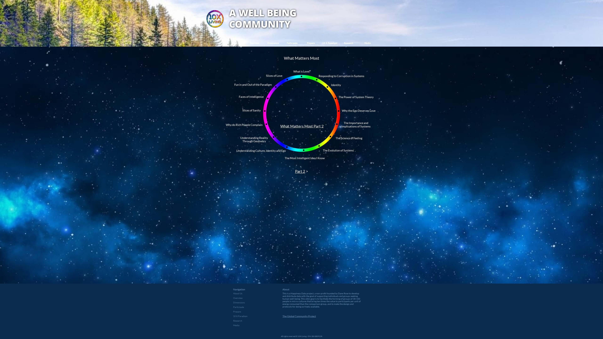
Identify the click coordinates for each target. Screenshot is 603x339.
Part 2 (300, 171)
